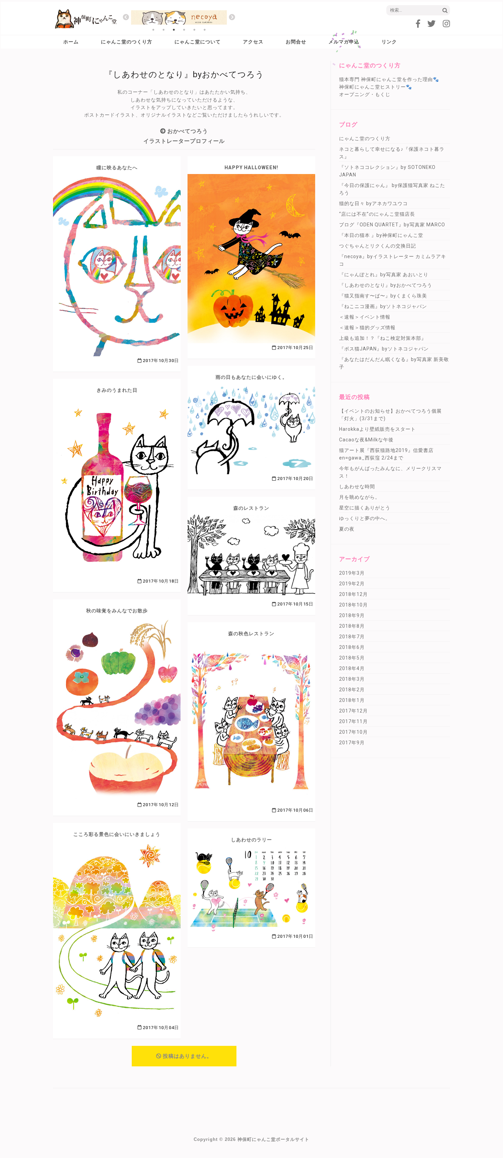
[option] (179, 17)
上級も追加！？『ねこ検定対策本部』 (382, 338)
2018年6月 (352, 647)
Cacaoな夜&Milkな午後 (366, 439)
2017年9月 (352, 742)
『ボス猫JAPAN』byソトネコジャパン (384, 348)
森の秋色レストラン (251, 633)
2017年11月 (353, 721)
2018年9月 (352, 615)
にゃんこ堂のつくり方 (126, 41)
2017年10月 (353, 732)
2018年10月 (353, 605)
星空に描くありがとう (364, 507)
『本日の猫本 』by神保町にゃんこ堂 (381, 235)
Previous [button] (125, 17)
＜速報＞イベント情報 (364, 317)
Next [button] (232, 17)
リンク (389, 41)
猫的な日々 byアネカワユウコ (373, 203)
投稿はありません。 (187, 1056)
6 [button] (204, 29)
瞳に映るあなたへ (117, 167)
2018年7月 (352, 636)
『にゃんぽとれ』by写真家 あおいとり (383, 274)
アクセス (253, 41)
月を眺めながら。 (359, 497)
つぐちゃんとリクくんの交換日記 (377, 246)
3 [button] (173, 29)
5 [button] (194, 29)
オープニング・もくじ (364, 94)
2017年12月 (353, 711)
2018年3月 (352, 679)
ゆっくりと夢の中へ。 (364, 518)
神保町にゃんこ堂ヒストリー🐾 (375, 87)
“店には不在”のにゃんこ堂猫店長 (377, 214)
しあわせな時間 (357, 486)
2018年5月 (352, 658)
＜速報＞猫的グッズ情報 (367, 327)
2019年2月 (352, 583)
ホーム (71, 41)
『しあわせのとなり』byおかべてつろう (385, 285)
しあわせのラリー (251, 839)
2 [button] (163, 29)
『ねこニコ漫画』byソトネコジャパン (383, 306)
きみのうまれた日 (117, 390)
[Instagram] (446, 23)
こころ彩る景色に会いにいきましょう (116, 834)
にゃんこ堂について (198, 41)
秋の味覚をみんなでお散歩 (117, 610)
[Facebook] (418, 23)
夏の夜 (346, 529)
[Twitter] (431, 23)
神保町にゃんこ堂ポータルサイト (273, 1139)
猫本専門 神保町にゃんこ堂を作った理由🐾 (389, 79)
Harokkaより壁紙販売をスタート (377, 429)
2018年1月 (352, 700)
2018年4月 (352, 668)
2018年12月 (353, 594)
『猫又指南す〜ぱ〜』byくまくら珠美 (383, 295)
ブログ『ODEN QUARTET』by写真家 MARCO (392, 224)
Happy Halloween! (251, 167)
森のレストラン (251, 508)
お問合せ (296, 41)
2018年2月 (352, 689)
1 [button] (153, 29)
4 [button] (184, 29)
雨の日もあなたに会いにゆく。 (251, 377)
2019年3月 (352, 573)
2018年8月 (352, 626)
